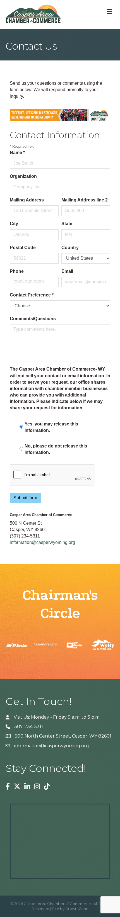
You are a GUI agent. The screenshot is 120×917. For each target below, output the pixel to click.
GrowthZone (76, 908)
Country (70, 247)
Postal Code (23, 247)
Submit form (25, 497)
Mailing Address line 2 (84, 200)
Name (17, 152)
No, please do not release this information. (56, 449)
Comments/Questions (33, 318)
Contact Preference (32, 295)
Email (67, 271)
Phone (17, 271)
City (14, 223)
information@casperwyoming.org (42, 542)
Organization (23, 176)
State (66, 223)
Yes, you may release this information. (51, 427)
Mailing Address (27, 200)
